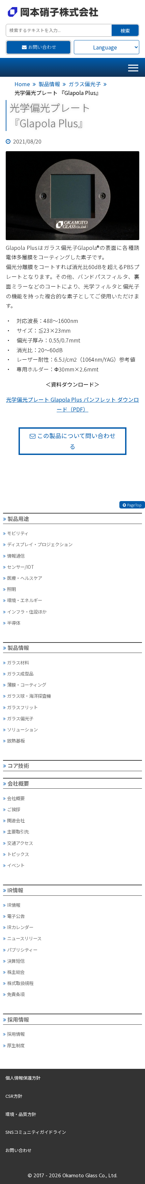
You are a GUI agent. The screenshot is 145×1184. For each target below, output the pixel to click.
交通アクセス (20, 843)
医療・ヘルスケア (24, 577)
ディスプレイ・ (39, 544)
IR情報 (15, 890)
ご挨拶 (13, 809)
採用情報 (18, 1019)
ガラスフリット (22, 707)
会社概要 (18, 783)
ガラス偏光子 (84, 84)
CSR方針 (13, 1096)
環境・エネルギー (24, 600)
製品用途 (18, 519)
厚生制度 (16, 1045)
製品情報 (49, 84)
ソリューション (22, 729)
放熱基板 (16, 740)
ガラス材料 (18, 662)
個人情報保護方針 (22, 1078)
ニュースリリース (24, 938)
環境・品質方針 (20, 1114)
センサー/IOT (20, 566)
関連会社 (16, 820)
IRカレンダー (20, 927)
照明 (11, 589)
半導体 (13, 622)
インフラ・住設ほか (27, 611)
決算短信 (16, 960)
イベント (16, 865)
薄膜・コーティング (26, 684)
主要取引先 (18, 831)
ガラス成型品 (20, 673)
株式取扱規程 (20, 983)
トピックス (18, 854)
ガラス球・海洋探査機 (29, 695)
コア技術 (18, 765)
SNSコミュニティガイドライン (35, 1132)
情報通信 (16, 555)
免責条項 (16, 994)
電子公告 (16, 916)
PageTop (134, 504)
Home (22, 84)
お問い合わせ (42, 46)
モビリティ (18, 533)
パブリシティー (22, 949)
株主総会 (16, 971)
